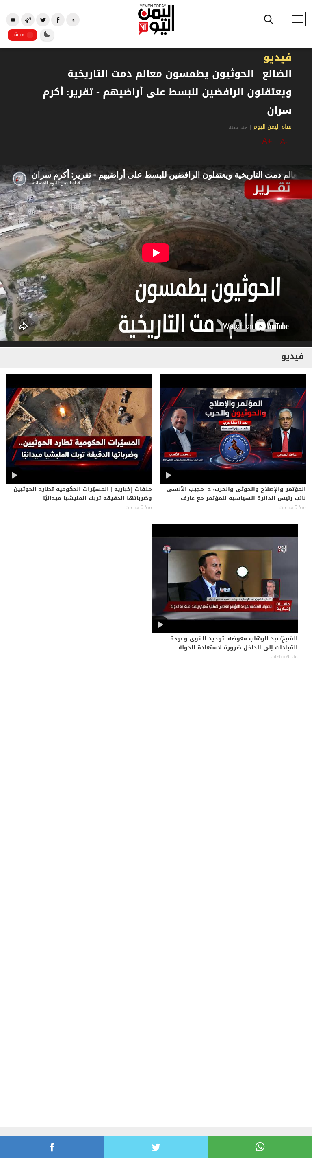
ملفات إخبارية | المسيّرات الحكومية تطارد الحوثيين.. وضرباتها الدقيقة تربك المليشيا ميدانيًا (81, 494)
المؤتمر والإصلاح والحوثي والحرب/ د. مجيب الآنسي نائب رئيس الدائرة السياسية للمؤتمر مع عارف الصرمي (236, 499)
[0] (52, 1147)
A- (284, 141)
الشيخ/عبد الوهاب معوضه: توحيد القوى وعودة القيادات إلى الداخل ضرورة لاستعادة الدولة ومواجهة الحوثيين (234, 648)
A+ (267, 140)
